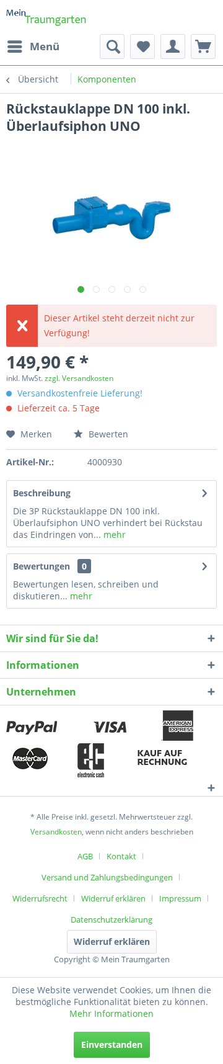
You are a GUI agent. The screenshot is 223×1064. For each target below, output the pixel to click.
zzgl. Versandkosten (79, 378)
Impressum (180, 898)
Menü (44, 46)
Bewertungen (41, 566)
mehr (113, 534)
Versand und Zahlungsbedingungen (107, 877)
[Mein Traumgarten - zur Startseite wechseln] (46, 17)
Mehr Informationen (111, 1013)
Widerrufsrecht (40, 898)
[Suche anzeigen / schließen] (112, 46)
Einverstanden (111, 1044)
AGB (85, 856)
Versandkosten (56, 831)
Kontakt (121, 856)
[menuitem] (33, 46)
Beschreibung (42, 493)
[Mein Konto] (172, 46)
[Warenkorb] (203, 46)
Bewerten (107, 434)
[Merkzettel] (142, 46)
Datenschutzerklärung (111, 919)
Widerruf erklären (113, 898)
